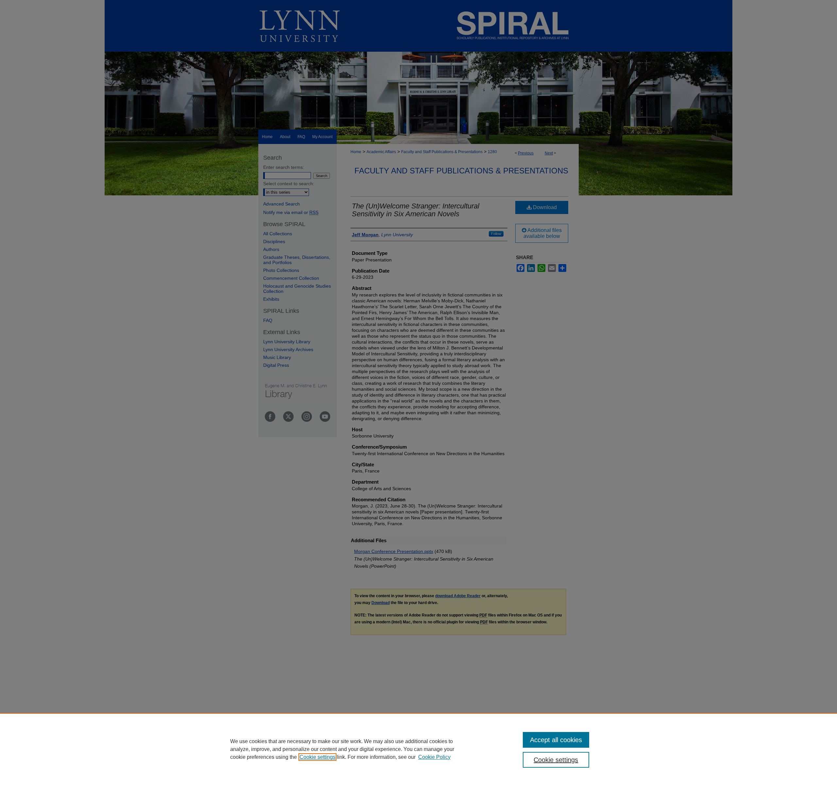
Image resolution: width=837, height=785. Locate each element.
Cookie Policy (434, 757)
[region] (418, 749)
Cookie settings (317, 757)
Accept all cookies (556, 739)
